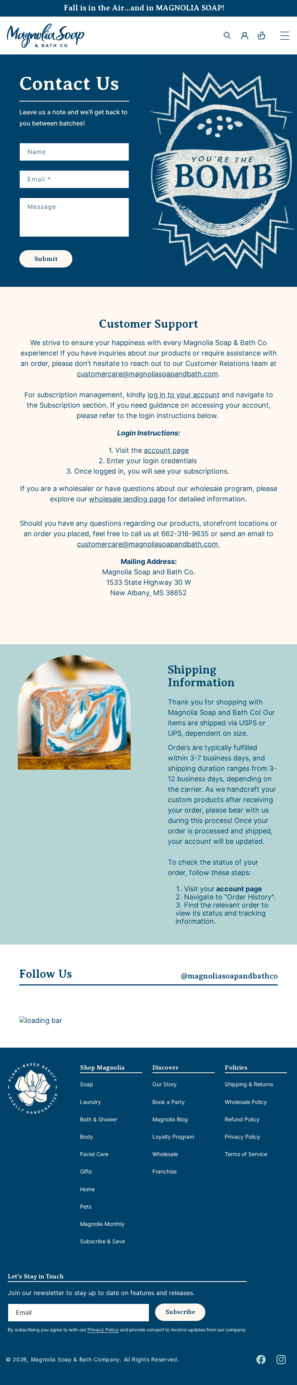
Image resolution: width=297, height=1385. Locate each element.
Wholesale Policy (246, 1102)
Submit (46, 258)
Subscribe (180, 1312)
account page (166, 450)
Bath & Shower (98, 1119)
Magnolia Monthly (102, 1224)
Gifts (86, 1171)
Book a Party (168, 1102)
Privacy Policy (242, 1136)
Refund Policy (242, 1119)
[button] (284, 35)
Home (87, 1189)
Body (86, 1136)
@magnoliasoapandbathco (229, 976)
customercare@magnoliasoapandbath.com (147, 374)
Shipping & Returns (249, 1084)
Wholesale (165, 1154)
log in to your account (184, 395)
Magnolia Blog (170, 1119)
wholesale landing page (127, 499)
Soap (86, 1084)
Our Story (164, 1084)
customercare (147, 544)
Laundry (90, 1102)
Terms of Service (246, 1154)
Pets (85, 1206)
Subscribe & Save (102, 1241)
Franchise (164, 1171)
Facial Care (94, 1154)
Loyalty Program (173, 1136)
